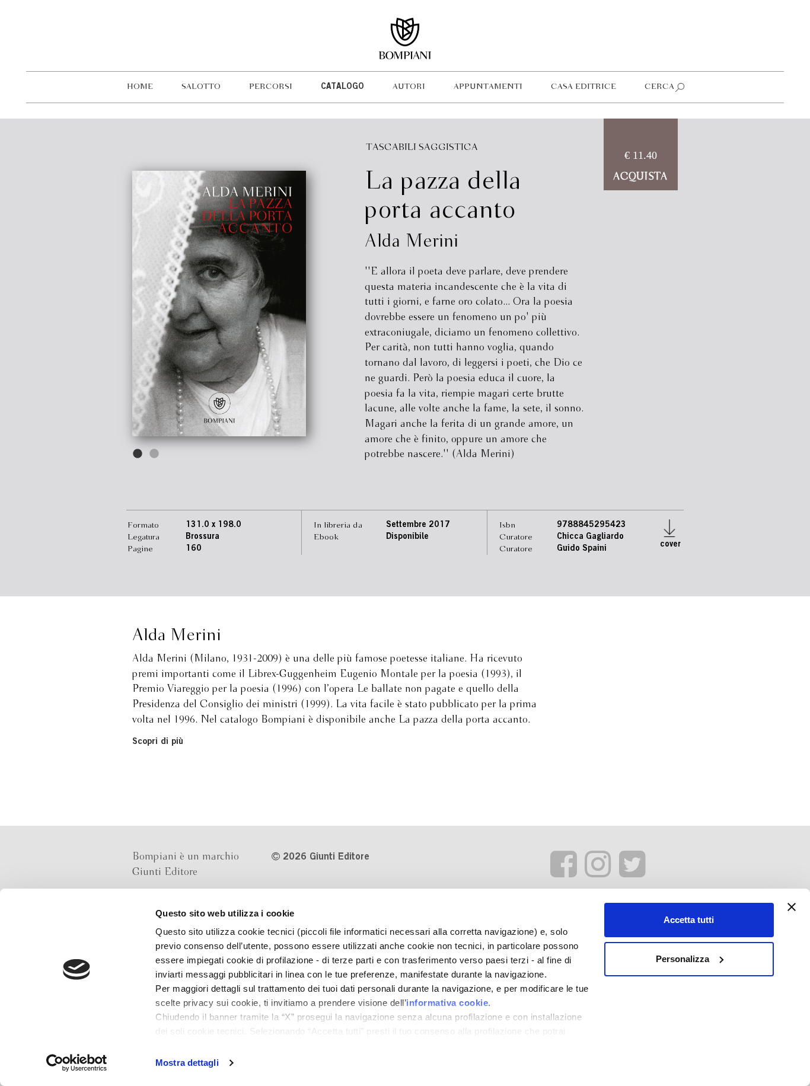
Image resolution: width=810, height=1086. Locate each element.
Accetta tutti (689, 920)
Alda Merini (411, 242)
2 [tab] (155, 454)
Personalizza (682, 959)
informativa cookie (447, 1003)
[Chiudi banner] (791, 907)
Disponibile (407, 537)
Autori (409, 87)
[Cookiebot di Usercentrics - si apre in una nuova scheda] (77, 1063)
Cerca (659, 87)
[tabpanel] (219, 303)
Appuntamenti (488, 87)
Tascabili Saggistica (422, 147)
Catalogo (342, 87)
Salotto (201, 87)
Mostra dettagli (187, 1063)
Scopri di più (157, 741)
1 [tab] (138, 454)
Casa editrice (583, 87)
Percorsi (270, 87)
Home (140, 87)
